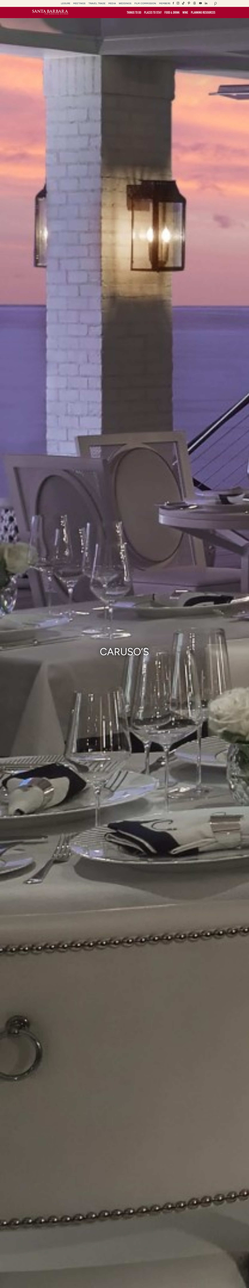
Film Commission (145, 3)
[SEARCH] (215, 3)
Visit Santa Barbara (50, 12)
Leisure (65, 3)
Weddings (125, 3)
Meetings (79, 3)
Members (164, 3)
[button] (134, 12)
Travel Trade (96, 3)
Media (112, 3)
